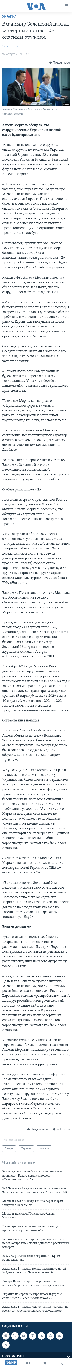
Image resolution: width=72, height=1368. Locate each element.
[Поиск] (61, 1363)
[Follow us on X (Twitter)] (14, 1336)
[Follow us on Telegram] (6, 1344)
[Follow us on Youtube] (23, 1336)
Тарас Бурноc (11, 46)
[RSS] (41, 1336)
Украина (9, 17)
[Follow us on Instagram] (32, 1336)
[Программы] (28, 1363)
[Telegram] (44, 1363)
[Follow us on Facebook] (6, 1336)
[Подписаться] (59, 1336)
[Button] (59, 62)
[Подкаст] (50, 1336)
